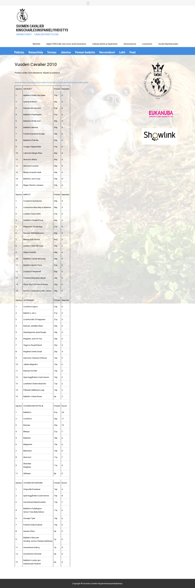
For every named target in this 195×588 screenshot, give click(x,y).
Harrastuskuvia (130, 44)
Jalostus (66, 52)
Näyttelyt (36, 44)
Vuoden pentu (82, 82)
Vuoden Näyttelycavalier (168, 44)
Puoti (132, 52)
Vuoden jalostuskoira (66, 82)
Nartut (25, 82)
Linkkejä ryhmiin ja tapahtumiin (104, 44)
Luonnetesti (147, 44)
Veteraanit (34, 82)
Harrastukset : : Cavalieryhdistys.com (37, 34)
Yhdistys (19, 52)
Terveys (51, 52)
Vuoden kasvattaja (48, 82)
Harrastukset (107, 52)
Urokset (18, 82)
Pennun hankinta (85, 52)
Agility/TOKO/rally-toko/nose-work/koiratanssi (66, 44)
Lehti (122, 52)
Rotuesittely (36, 52)
